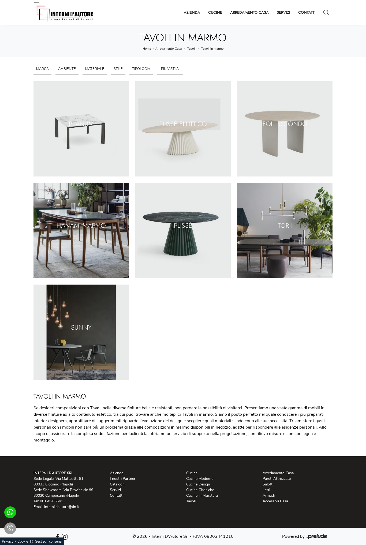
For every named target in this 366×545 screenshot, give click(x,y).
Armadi (269, 495)
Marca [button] (42, 69)
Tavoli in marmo (212, 48)
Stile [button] (118, 69)
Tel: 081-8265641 (48, 501)
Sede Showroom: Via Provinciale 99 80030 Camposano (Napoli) (63, 492)
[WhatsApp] (10, 512)
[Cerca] (326, 12)
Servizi (283, 12)
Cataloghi (117, 484)
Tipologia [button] (141, 69)
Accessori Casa (275, 501)
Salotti (268, 484)
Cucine (215, 12)
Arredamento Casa (249, 12)
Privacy (7, 541)
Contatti (307, 12)
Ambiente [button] (67, 69)
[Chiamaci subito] (10, 528)
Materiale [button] (94, 69)
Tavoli (191, 48)
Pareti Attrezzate (277, 478)
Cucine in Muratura (202, 495)
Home (147, 48)
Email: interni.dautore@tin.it (56, 506)
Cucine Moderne (199, 478)
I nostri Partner (122, 478)
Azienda (192, 12)
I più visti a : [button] (169, 69)
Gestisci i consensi (48, 541)
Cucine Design (198, 484)
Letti (266, 489)
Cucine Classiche (200, 489)
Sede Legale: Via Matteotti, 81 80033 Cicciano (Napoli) (58, 481)
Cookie (22, 541)
